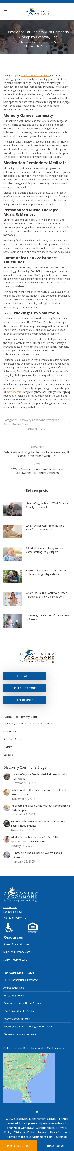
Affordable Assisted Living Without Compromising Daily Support (45, 550)
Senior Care (20, 424)
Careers (8, 754)
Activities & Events (22, 1003)
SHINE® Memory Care (16, 951)
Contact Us (10, 731)
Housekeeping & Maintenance (28, 1026)
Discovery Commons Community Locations (28, 723)
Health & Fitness (20, 1011)
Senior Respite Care (15, 959)
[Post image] (14, 510)
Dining (13, 995)
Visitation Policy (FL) (15, 917)
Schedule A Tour (13, 739)
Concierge (16, 1018)
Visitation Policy (24, 1132)
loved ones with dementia (35, 75)
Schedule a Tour (12, 911)
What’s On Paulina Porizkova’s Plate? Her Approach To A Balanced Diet (46, 594)
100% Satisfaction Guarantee (20, 980)
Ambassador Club (13, 987)
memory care (14, 392)
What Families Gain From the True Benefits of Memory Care (45, 527)
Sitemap (61, 1137)
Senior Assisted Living (16, 944)
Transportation (20, 1034)
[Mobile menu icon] (5, 12)
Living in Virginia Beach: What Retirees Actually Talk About (47, 505)
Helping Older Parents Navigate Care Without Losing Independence (46, 572)
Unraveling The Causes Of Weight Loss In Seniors (47, 617)
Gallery (7, 746)
